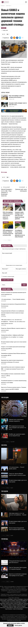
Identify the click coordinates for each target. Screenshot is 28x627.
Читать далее (18, 625)
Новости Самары (7, 604)
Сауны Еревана (8, 609)
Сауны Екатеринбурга (18, 609)
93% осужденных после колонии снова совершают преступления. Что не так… (17, 427)
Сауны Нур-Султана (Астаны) (20, 607)
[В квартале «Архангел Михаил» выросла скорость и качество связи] (4, 475)
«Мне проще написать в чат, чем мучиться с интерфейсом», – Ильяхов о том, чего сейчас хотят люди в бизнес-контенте (13, 321)
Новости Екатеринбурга (15, 602)
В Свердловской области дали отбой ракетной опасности (17, 561)
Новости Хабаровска (17, 604)
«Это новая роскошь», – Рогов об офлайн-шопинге (13, 299)
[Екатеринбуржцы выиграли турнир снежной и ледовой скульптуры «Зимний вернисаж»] (14, 408)
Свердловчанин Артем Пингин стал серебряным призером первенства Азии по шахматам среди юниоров (12, 312)
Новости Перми (12, 606)
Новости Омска (9, 603)
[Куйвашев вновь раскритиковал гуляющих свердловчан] (4, 421)
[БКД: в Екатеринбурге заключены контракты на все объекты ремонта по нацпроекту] (4, 97)
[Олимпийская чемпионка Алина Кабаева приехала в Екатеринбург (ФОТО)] (14, 502)
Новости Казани (5, 602)
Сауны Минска (9, 607)
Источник (4, 172)
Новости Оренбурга (18, 599)
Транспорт (4, 28)
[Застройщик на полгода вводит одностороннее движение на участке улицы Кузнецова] (20, 225)
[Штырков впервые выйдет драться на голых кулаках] (4, 481)
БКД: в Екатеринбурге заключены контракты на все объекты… (16, 96)
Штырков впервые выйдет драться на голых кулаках (13, 342)
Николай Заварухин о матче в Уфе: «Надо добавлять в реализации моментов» (6, 192)
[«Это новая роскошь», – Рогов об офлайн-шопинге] (4, 468)
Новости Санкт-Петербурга (6, 599)
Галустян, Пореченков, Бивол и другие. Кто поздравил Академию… (18, 568)
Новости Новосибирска (21, 600)
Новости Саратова (18, 603)
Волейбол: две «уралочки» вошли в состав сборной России (17, 434)
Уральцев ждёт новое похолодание (21, 190)
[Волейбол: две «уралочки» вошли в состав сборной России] (4, 435)
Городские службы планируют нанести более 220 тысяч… (18, 103)
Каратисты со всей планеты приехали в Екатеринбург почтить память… (17, 574)
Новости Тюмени (11, 600)
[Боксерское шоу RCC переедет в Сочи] (14, 550)
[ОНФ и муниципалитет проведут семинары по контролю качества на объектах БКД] (8, 225)
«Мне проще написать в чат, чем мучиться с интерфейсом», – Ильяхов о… (17, 514)
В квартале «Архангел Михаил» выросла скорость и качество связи (17, 474)
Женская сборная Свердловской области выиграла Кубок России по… (17, 528)
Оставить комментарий (8, 276)
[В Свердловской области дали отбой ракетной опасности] (4, 562)
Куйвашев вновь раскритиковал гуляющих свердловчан (16, 420)
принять (10, 625)
